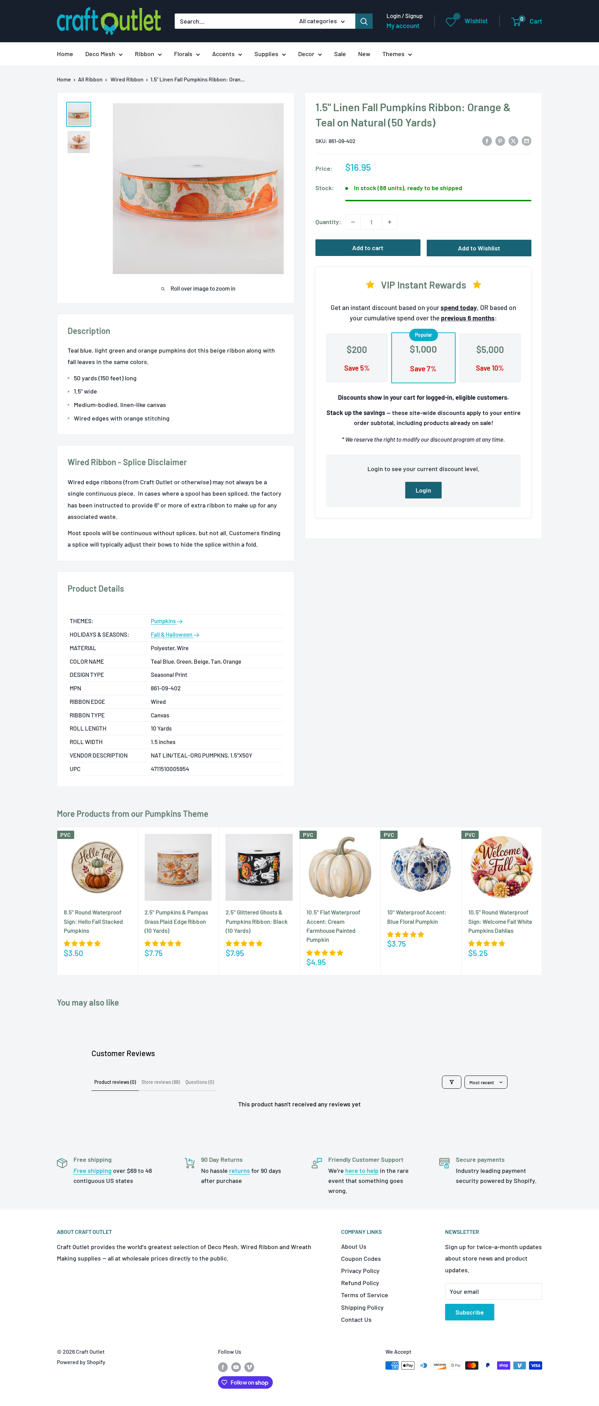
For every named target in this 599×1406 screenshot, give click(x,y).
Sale (340, 54)
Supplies (266, 54)
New (364, 54)
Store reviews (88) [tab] (160, 1082)
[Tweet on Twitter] (513, 141)
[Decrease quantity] (353, 222)
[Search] (364, 21)
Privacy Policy (360, 1270)
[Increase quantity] (389, 222)
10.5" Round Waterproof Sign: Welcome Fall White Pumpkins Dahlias (500, 921)
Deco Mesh (100, 54)
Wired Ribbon (127, 79)
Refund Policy (360, 1282)
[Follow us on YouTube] (236, 1366)
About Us (353, 1246)
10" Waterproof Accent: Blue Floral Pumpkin (416, 917)
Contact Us (356, 1319)
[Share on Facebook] (487, 141)
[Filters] (451, 1082)
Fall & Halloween (172, 634)
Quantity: (328, 222)
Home (65, 54)
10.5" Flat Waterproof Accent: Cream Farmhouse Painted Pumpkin (333, 926)
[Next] (542, 901)
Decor (306, 54)
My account (403, 25)
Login (423, 490)
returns (239, 1170)
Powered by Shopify (81, 1362)
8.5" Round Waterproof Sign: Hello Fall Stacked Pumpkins (93, 921)
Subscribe (469, 1312)
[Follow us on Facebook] (223, 1366)
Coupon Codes (361, 1258)
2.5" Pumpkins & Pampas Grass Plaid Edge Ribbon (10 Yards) (176, 921)
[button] (82, 943)
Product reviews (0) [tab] (115, 1082)
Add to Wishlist (479, 248)
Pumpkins (164, 620)
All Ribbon (90, 79)
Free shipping (92, 1170)
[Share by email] (526, 141)
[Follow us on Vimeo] (249, 1366)
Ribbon (144, 54)
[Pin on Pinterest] (500, 141)
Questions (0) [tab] (199, 1082)
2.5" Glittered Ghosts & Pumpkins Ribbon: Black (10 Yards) (257, 921)
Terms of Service (364, 1295)
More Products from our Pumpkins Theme (132, 813)
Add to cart (367, 247)
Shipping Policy (362, 1307)
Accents (223, 54)
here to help (362, 1170)
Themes (393, 54)
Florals (183, 54)
